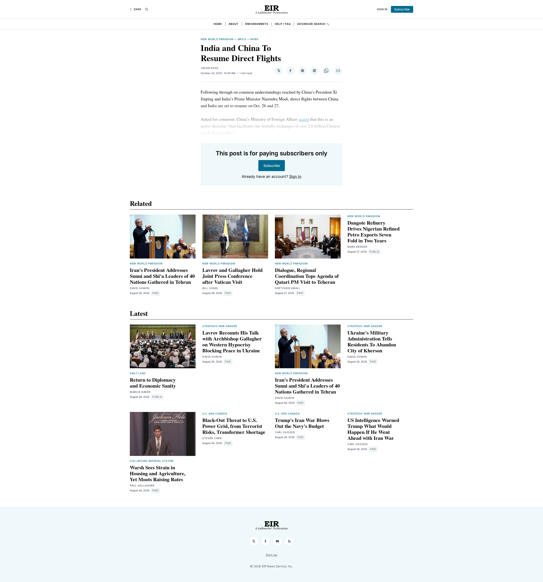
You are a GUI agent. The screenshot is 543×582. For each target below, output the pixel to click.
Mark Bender (357, 246)
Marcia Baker (140, 392)
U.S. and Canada (214, 413)
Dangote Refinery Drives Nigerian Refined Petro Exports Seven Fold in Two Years (373, 231)
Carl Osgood (285, 432)
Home (218, 23)
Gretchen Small (287, 288)
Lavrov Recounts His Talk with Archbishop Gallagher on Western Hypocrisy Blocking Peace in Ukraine (232, 341)
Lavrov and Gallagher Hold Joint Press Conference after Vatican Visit (232, 275)
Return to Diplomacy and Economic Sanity (153, 382)
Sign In (382, 9)
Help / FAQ (282, 23)
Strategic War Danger (219, 326)
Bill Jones (210, 288)
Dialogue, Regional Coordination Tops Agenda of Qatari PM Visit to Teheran (307, 275)
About (234, 23)
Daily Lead (138, 373)
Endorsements (256, 23)
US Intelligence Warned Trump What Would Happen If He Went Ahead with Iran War (373, 428)
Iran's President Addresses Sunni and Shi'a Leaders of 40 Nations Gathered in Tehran (162, 275)
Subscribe (402, 9)
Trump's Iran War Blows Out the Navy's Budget (302, 423)
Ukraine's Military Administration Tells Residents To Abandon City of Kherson (371, 341)
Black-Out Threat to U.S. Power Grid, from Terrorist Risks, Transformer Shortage (233, 426)
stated (304, 119)
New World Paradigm (217, 39)
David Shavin (139, 288)
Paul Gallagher (142, 485)
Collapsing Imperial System (152, 461)
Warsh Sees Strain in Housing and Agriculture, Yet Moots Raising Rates (157, 473)
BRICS (242, 39)
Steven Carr (212, 438)
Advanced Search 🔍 (313, 23)
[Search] (146, 9)
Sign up (271, 555)
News (254, 39)
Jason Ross (209, 68)
